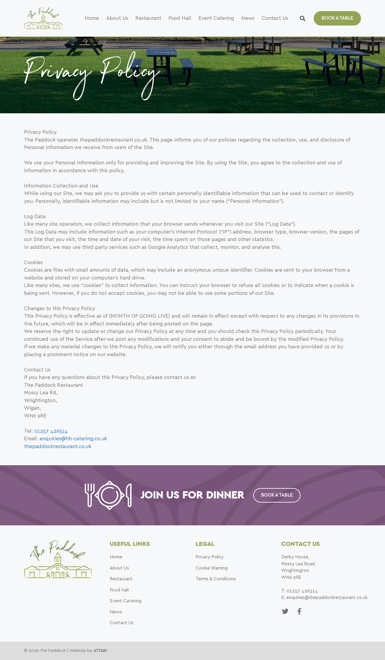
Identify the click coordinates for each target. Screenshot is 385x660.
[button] (337, 18)
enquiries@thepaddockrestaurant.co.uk (327, 597)
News (247, 18)
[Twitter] (285, 611)
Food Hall (179, 18)
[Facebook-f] (299, 611)
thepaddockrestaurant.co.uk (57, 446)
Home (92, 18)
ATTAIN (100, 651)
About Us (117, 18)
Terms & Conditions (216, 579)
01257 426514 (51, 431)
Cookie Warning (212, 568)
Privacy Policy (209, 557)
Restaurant (148, 18)
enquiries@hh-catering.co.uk (73, 438)
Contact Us (275, 18)
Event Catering (216, 18)
